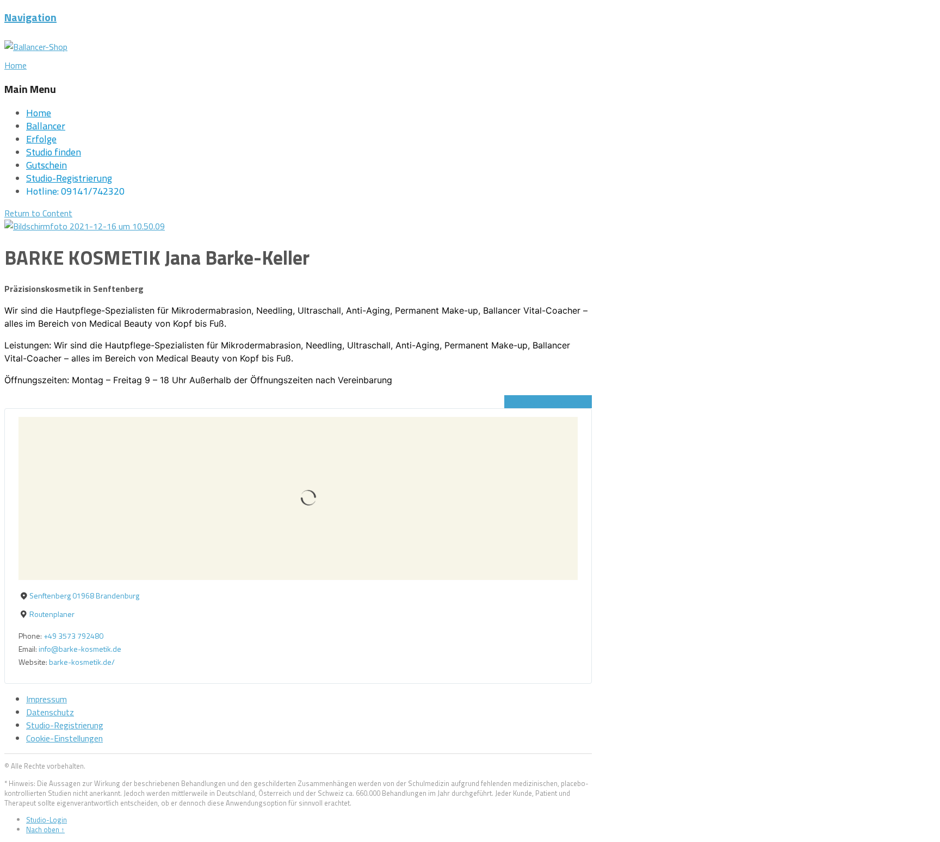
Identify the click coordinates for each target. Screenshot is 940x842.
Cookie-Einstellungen (64, 738)
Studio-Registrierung (69, 178)
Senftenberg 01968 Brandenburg (84, 595)
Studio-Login (46, 819)
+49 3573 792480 (73, 635)
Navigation (30, 17)
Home (38, 112)
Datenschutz (50, 712)
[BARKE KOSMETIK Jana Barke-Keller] (84, 226)
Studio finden (53, 152)
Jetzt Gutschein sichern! (548, 401)
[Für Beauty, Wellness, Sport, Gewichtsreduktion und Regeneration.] (35, 46)
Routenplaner (52, 614)
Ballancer (45, 125)
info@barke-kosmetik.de (80, 648)
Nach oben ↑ (45, 829)
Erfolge (41, 139)
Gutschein (46, 165)
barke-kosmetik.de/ (82, 662)
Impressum (46, 699)
